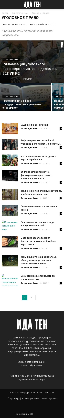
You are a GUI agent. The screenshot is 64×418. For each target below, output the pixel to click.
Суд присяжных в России (35, 124)
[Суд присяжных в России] (10, 129)
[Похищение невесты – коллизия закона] (10, 210)
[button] (59, 4)
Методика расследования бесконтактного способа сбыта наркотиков (38, 241)
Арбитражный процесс (40, 24)
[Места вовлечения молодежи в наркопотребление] (10, 160)
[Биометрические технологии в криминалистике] (10, 280)
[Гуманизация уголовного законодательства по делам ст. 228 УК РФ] (32, 61)
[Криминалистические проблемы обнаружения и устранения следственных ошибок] (10, 261)
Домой (5, 13)
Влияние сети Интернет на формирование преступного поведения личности (36, 175)
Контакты (49, 392)
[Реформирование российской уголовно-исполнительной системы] (10, 144)
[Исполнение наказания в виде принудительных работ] (10, 226)
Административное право (14, 24)
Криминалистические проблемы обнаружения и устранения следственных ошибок (39, 260)
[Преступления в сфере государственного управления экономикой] (25, 97)
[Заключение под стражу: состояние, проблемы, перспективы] (10, 195)
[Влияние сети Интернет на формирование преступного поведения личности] (10, 176)
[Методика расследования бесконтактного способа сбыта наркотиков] (10, 242)
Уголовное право (11, 59)
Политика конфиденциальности (26, 392)
